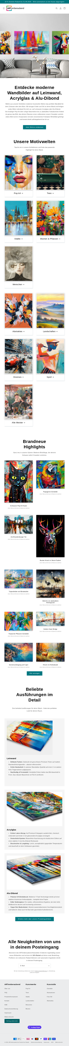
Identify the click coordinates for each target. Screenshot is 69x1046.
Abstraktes (17, 331)
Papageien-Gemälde (50, 492)
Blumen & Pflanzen (49, 239)
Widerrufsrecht (9, 1017)
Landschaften (49, 331)
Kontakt (6, 1000)
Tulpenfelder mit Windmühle (18, 591)
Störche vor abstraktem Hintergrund (50, 601)
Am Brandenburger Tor (18, 537)
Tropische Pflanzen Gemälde (19, 634)
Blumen (28, 1008)
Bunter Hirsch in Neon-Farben (50, 560)
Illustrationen (51, 992)
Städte (17, 239)
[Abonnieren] (49, 966)
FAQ (5, 992)
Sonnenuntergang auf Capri (18, 665)
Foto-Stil (49, 996)
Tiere (49, 193)
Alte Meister (17, 422)
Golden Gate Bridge (50, 629)
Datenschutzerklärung (41, 971)
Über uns (7, 988)
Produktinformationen (11, 996)
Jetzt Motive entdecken (34, 127)
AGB (5, 1004)
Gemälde (49, 988)
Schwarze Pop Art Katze (18, 506)
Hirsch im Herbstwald (50, 665)
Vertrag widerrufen (12, 1021)
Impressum (7, 1013)
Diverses (17, 377)
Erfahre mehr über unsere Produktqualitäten (34, 919)
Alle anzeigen (34, 673)
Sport (49, 377)
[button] (4, 8)
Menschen (17, 284)
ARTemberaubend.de (14, 1042)
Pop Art (17, 193)
